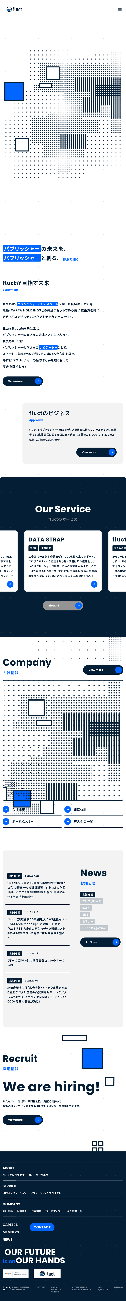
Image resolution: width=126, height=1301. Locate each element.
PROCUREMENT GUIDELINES (20, 1288)
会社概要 (8, 1211)
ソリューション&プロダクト (46, 1193)
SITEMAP (118, 1287)
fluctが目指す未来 (14, 1175)
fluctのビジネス (38, 1175)
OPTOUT (40, 1287)
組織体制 (22, 1211)
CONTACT (42, 1227)
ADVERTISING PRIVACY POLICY (81, 1288)
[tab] (87, 894)
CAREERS (10, 1224)
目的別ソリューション (14, 1193)
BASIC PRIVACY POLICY (56, 1289)
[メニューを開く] (120, 9)
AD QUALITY (103, 1288)
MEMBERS (11, 1232)
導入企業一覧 (74, 1211)
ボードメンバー (54, 1211)
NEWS (8, 1239)
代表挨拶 (36, 1211)
